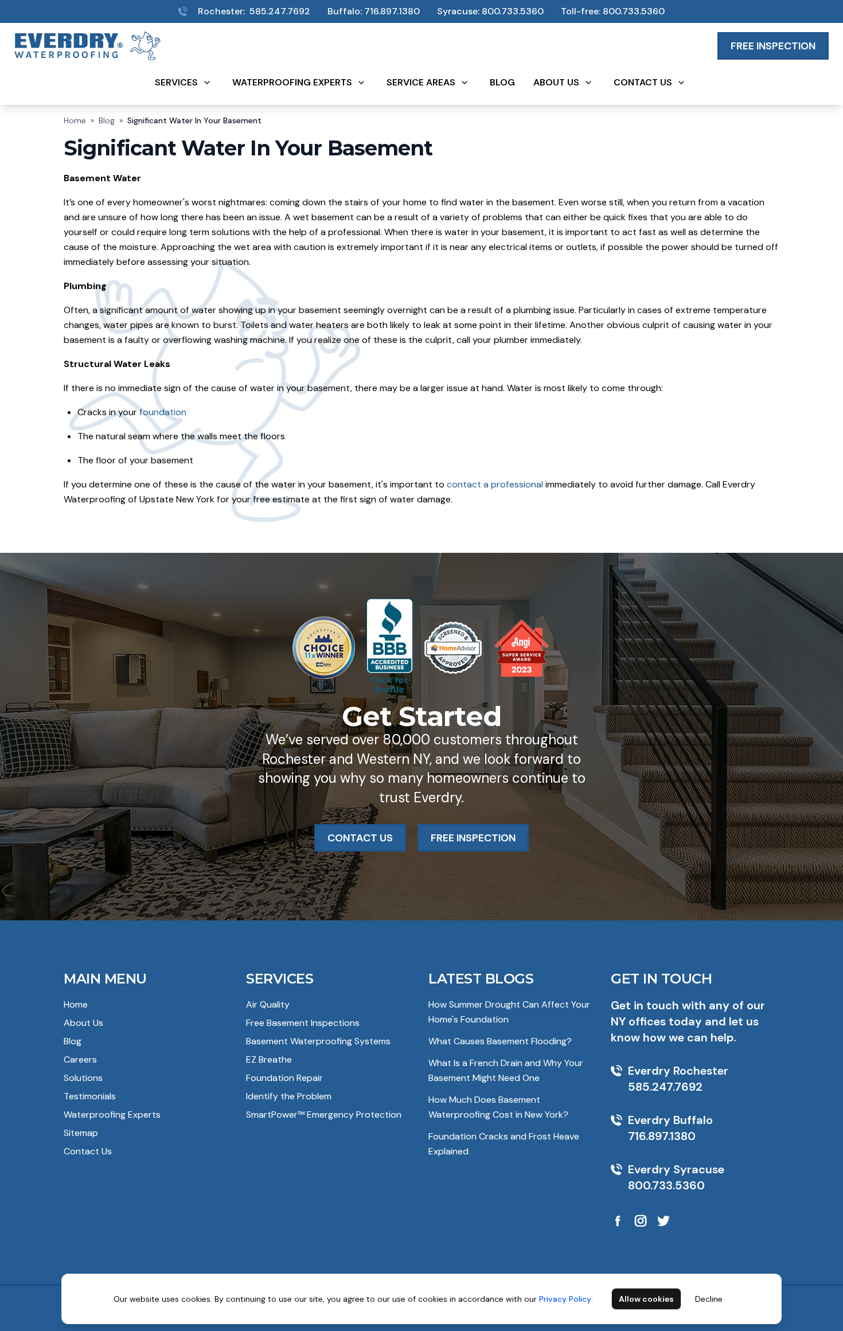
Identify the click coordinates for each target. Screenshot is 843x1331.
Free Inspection (773, 46)
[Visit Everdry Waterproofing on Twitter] (663, 1221)
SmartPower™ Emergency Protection (323, 1114)
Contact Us (643, 82)
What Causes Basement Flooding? (500, 1041)
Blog (502, 82)
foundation (162, 412)
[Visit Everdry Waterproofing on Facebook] (618, 1221)
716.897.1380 (392, 11)
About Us (556, 82)
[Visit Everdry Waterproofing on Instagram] (640, 1221)
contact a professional (496, 484)
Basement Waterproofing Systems (318, 1041)
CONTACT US (360, 838)
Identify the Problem (288, 1096)
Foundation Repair (284, 1078)
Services (176, 82)
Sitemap (81, 1133)
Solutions (83, 1078)
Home (75, 120)
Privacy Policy (565, 1299)
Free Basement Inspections (303, 1023)
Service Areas (421, 82)
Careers (80, 1059)
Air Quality (268, 1004)
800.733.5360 (513, 11)
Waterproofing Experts (292, 82)
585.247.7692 (279, 11)
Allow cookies (646, 1299)
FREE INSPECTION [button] (473, 838)
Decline (709, 1299)
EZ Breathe (269, 1059)
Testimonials (90, 1096)
